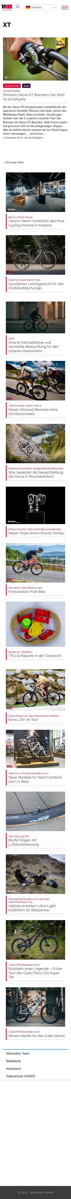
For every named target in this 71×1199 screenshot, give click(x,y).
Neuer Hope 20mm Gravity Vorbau (36, 531)
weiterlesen (37, 133)
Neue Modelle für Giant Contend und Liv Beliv (35, 777)
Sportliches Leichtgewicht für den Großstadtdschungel (36, 284)
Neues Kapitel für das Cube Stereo (37, 1034)
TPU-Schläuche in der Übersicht (35, 654)
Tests (26, 85)
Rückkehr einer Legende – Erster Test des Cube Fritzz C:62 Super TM (35, 971)
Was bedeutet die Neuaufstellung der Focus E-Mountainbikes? (36, 473)
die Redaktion (36, 137)
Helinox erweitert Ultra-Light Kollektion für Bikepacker (32, 905)
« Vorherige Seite (13, 162)
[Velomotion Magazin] (8, 8)
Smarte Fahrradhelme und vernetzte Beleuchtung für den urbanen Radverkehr (34, 345)
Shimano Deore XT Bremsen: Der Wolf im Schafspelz (34, 95)
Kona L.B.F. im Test (34, 718)
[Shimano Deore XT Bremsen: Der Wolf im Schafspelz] (35, 59)
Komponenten (12, 85)
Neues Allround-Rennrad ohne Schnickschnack (33, 410)
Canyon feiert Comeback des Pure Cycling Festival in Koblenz (36, 221)
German (36, 7)
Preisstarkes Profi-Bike (27, 590)
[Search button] (17, 6)
